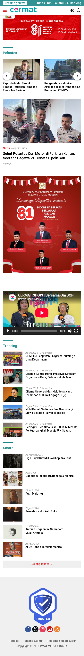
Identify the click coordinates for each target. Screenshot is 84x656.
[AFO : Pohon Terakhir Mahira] (12, 549)
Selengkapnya (40, 563)
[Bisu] (70, 331)
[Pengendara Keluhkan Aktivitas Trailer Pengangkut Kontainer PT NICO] (62, 69)
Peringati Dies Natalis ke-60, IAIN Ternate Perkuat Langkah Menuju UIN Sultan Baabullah (51, 428)
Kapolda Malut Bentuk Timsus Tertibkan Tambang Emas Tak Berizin (20, 87)
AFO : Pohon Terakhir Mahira (43, 546)
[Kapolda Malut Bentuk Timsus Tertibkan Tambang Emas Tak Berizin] (21, 69)
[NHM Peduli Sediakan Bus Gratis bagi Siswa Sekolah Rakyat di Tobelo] (12, 412)
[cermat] (23, 10)
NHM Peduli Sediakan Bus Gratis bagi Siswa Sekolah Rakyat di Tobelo (49, 411)
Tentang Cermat (33, 640)
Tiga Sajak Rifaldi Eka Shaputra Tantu (48, 458)
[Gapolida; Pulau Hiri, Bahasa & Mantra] (12, 478)
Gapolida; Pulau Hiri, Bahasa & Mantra (49, 475)
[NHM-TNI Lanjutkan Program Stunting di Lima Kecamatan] (12, 359)
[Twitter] (35, 629)
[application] (42, 313)
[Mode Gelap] (72, 10)
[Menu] (5, 10)
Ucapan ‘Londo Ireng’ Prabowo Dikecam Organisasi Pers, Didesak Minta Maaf (50, 375)
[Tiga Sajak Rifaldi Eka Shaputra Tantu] (12, 461)
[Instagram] (42, 629)
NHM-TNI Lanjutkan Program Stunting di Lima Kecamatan (50, 357)
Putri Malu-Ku (34, 493)
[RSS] (57, 629)
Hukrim (7, 163)
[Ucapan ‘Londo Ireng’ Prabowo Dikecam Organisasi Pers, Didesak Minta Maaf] (12, 376)
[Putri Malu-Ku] (12, 496)
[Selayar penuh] (76, 331)
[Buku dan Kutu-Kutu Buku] (12, 514)
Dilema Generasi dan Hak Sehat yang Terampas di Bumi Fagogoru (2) (48, 393)
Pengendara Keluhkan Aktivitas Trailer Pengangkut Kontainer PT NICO (62, 87)
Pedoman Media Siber (61, 640)
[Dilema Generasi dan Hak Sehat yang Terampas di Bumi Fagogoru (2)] (12, 394)
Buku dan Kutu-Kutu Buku (41, 511)
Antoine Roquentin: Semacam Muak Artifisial (44, 531)
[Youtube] (50, 629)
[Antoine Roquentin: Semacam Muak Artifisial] (12, 532)
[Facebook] (28, 629)
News (6, 148)
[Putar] (8, 331)
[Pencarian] (79, 10)
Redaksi (14, 640)
